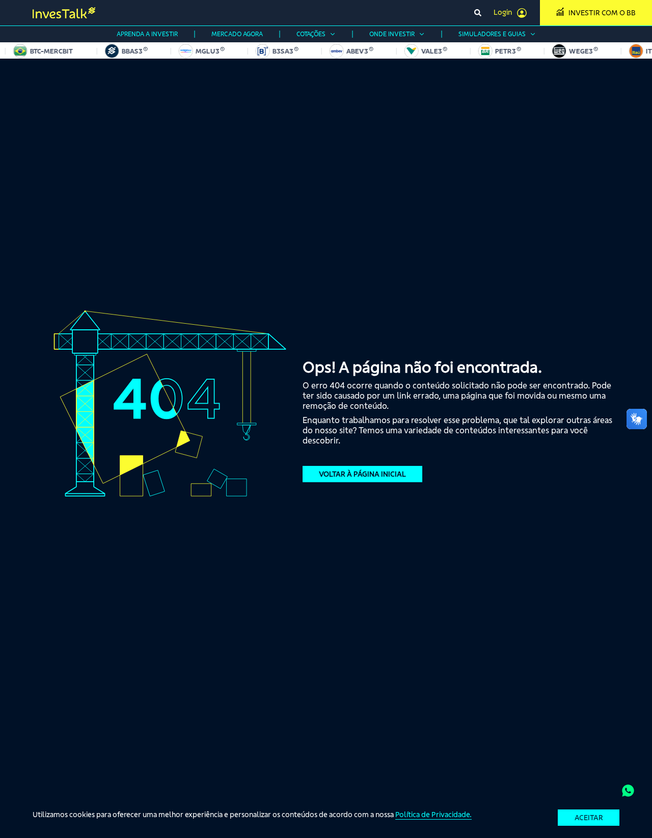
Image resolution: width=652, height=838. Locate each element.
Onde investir (392, 34)
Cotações (310, 34)
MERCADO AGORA (237, 34)
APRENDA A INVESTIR (147, 34)
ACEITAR (589, 818)
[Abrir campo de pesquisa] (477, 12)
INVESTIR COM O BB (602, 13)
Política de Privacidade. (433, 814)
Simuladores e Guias (492, 34)
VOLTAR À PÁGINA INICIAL (362, 474)
